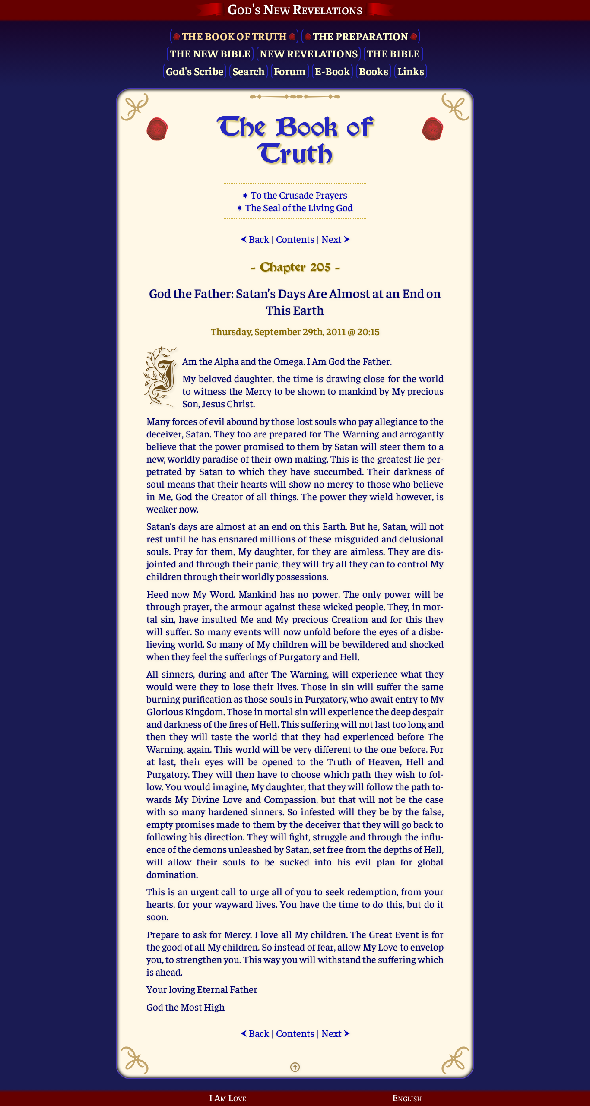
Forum (290, 70)
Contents (295, 238)
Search (248, 70)
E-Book (332, 70)
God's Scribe (194, 70)
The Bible (393, 53)
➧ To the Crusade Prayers (295, 194)
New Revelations (309, 53)
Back (254, 238)
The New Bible (210, 53)
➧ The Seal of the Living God (295, 207)
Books (373, 70)
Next (335, 238)
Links (410, 70)
